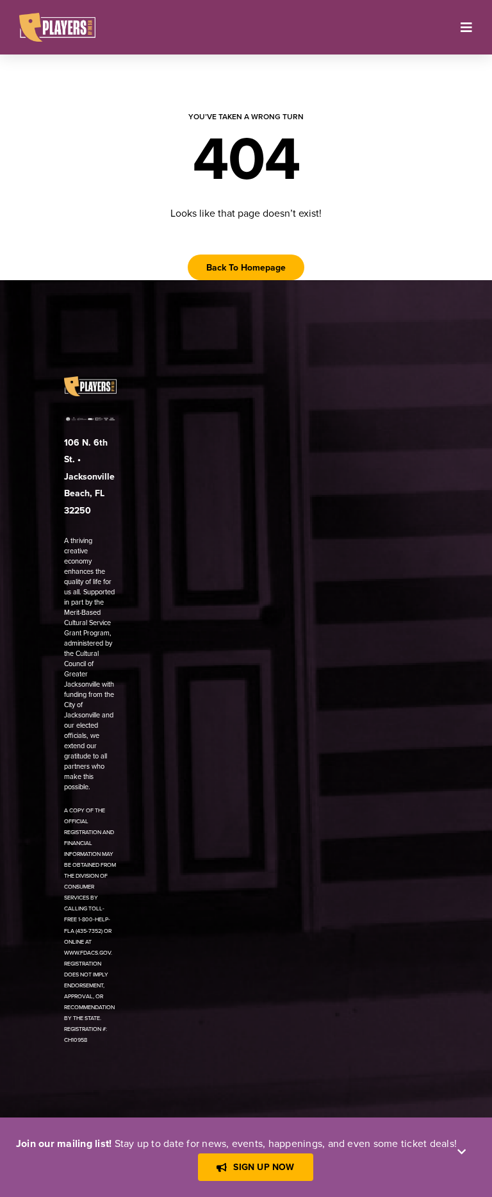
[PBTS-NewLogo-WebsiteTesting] (57, 18)
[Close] (462, 1151)
